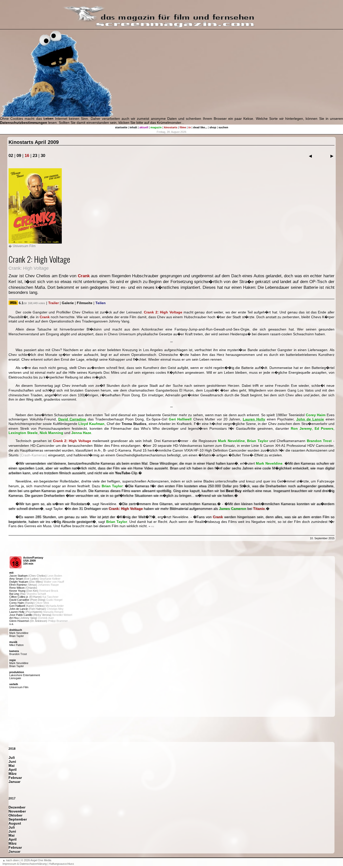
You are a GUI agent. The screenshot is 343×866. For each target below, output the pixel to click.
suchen (223, 127)
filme (183, 127)
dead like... (200, 127)
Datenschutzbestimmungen (23, 123)
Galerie (68, 303)
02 (11, 155)
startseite (121, 127)
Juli (12, 757)
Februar (15, 778)
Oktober (15, 815)
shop (212, 127)
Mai (12, 766)
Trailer (53, 303)
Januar (14, 782)
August (15, 823)
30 (43, 155)
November (17, 811)
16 (27, 155)
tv (189, 127)
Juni (12, 762)
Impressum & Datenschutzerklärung (25, 863)
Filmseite (84, 303)
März (13, 774)
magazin (156, 127)
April (13, 770)
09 (19, 155)
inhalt (133, 127)
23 (35, 155)
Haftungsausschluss (61, 863)
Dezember (17, 807)
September (18, 819)
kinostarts (170, 127)
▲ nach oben (11, 860)
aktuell (143, 127)
